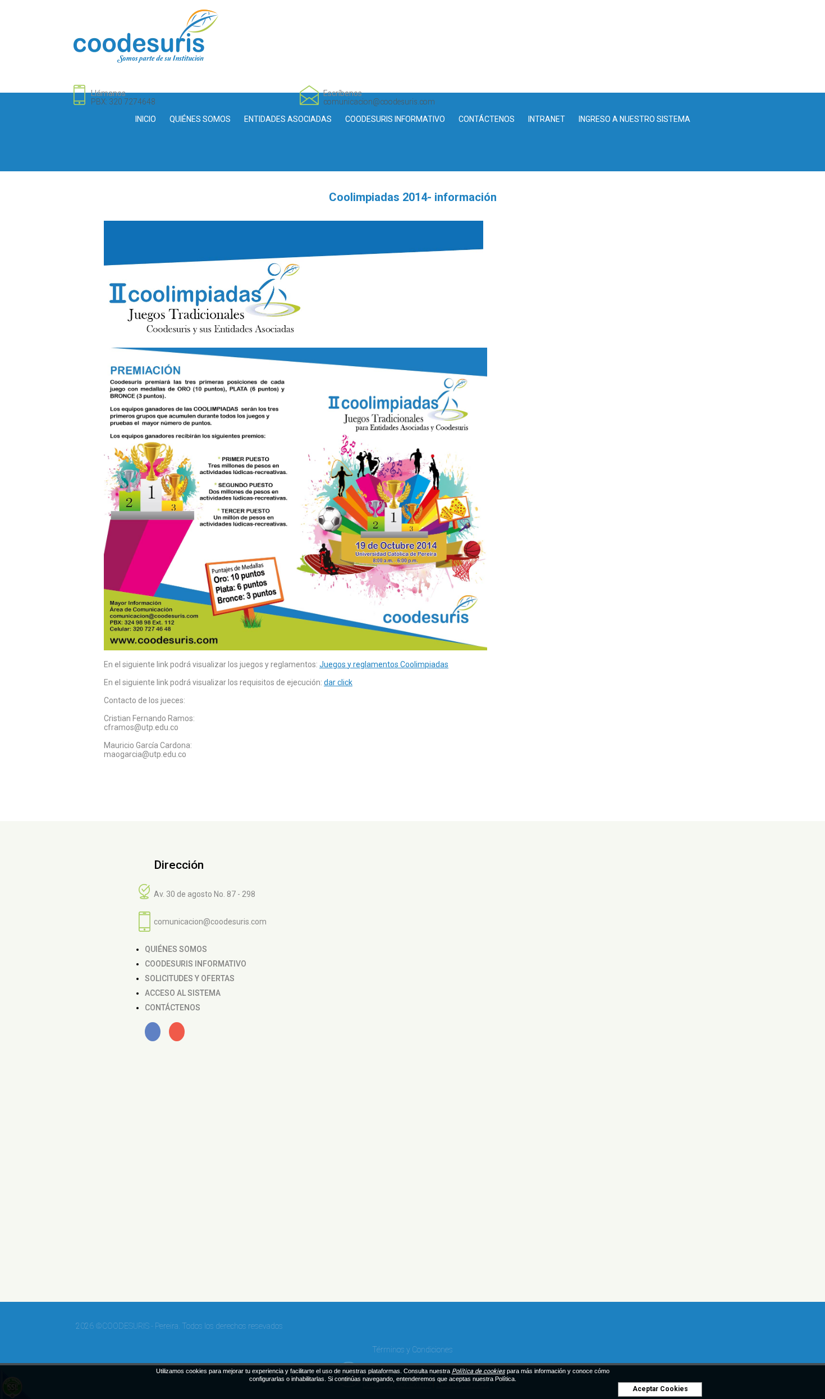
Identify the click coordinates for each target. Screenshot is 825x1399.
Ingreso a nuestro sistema (634, 119)
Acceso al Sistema (183, 992)
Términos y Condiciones (412, 1349)
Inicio (145, 119)
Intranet (546, 119)
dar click (338, 682)
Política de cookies (478, 1371)
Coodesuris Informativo (395, 119)
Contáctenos (487, 119)
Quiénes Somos (200, 119)
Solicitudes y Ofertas (190, 978)
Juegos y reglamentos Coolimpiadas (383, 664)
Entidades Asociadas (288, 119)
